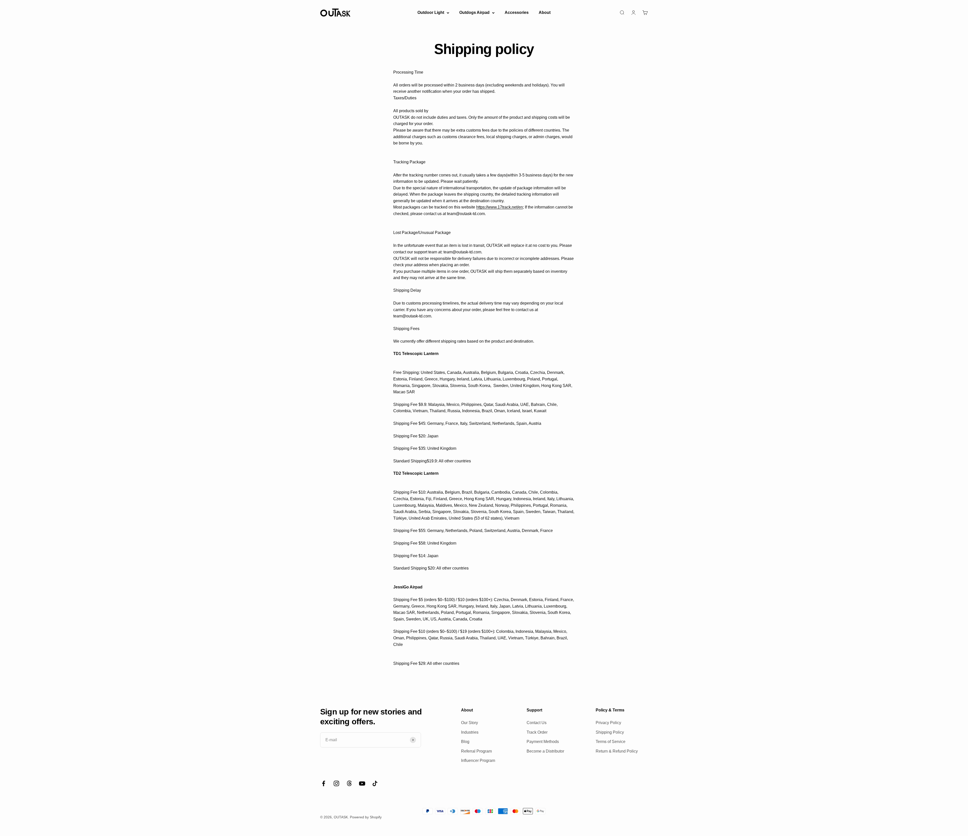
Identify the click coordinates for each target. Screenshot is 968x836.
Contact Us (537, 723)
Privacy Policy (608, 723)
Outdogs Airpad (474, 12)
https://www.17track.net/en (499, 207)
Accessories (517, 12)
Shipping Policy (610, 732)
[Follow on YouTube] (362, 783)
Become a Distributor (545, 751)
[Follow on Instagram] (336, 783)
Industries (469, 732)
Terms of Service (610, 741)
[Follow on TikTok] (375, 783)
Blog (465, 741)
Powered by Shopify (366, 817)
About (545, 12)
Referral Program (476, 751)
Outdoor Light (430, 12)
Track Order (537, 732)
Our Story (469, 723)
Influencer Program (478, 760)
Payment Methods (543, 741)
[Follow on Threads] (349, 783)
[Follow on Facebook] (323, 783)
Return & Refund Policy (617, 751)
